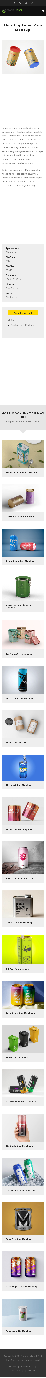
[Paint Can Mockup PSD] (23, 811)
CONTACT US (26, 1366)
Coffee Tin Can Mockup (20, 516)
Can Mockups (17, 325)
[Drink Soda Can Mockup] (23, 543)
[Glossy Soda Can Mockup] (23, 1083)
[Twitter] (14, 3)
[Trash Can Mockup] (23, 1039)
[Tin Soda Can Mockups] (23, 1128)
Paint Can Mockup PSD (19, 829)
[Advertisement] (23, 102)
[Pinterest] (20, 3)
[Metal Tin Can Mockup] (23, 904)
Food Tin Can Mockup (19, 1239)
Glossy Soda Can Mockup (21, 1102)
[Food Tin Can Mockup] (23, 1218)
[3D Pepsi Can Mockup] (23, 768)
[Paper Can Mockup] (23, 724)
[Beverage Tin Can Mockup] (23, 1266)
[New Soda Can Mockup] (23, 857)
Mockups (29, 325)
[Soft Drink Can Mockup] (23, 680)
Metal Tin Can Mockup (19, 922)
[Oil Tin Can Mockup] (23, 949)
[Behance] (26, 3)
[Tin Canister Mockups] (23, 634)
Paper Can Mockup (17, 742)
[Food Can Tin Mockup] (23, 1313)
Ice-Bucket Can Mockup (20, 1190)
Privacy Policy (16, 1370)
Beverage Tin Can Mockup (22, 1287)
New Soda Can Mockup (19, 878)
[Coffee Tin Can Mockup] (23, 498)
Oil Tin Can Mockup (17, 969)
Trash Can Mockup (17, 1057)
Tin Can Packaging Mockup (22, 472)
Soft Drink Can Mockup (20, 698)
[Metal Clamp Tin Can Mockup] (23, 587)
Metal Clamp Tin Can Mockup (18, 606)
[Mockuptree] (12, 11)
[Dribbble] (31, 3)
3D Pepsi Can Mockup (19, 785)
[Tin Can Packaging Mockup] (23, 454)
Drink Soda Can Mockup (20, 561)
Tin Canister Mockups (19, 654)
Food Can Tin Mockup (19, 1331)
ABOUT (12, 1366)
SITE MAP (32, 1370)
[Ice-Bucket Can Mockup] (23, 1172)
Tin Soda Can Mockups (19, 1146)
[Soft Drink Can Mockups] (23, 995)
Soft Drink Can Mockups (20, 1013)
